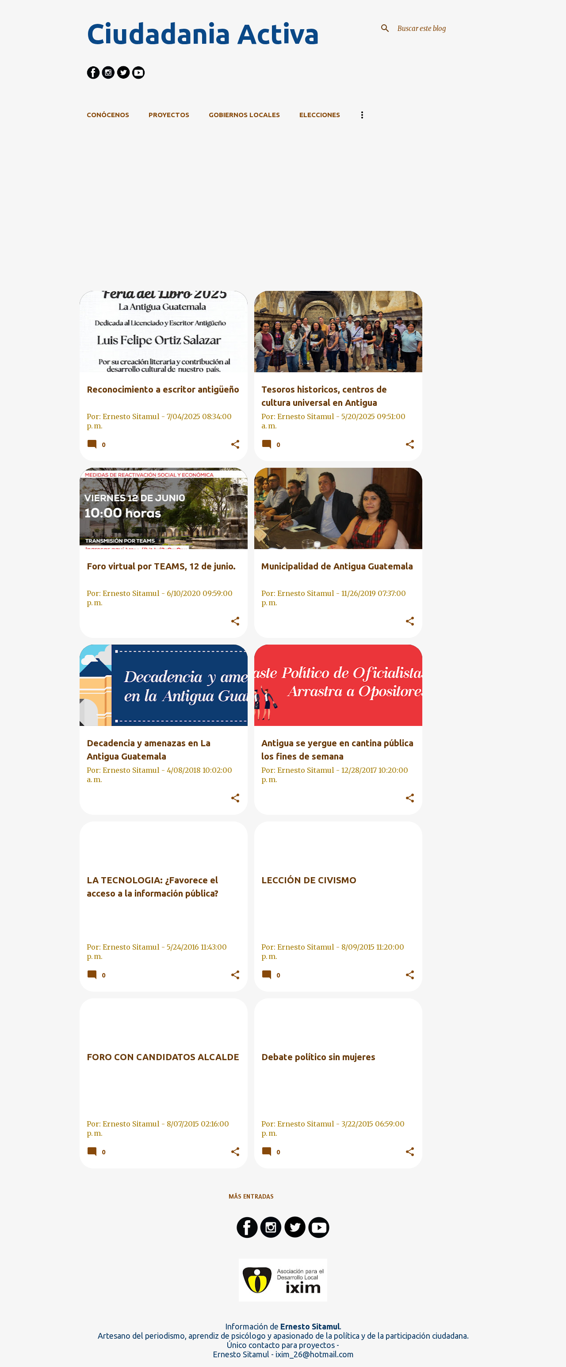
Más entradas (251, 1196)
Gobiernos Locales (244, 114)
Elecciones (319, 114)
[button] (235, 445)
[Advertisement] (251, 229)
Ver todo (400, 150)
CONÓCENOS (108, 114)
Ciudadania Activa (203, 33)
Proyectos (169, 114)
